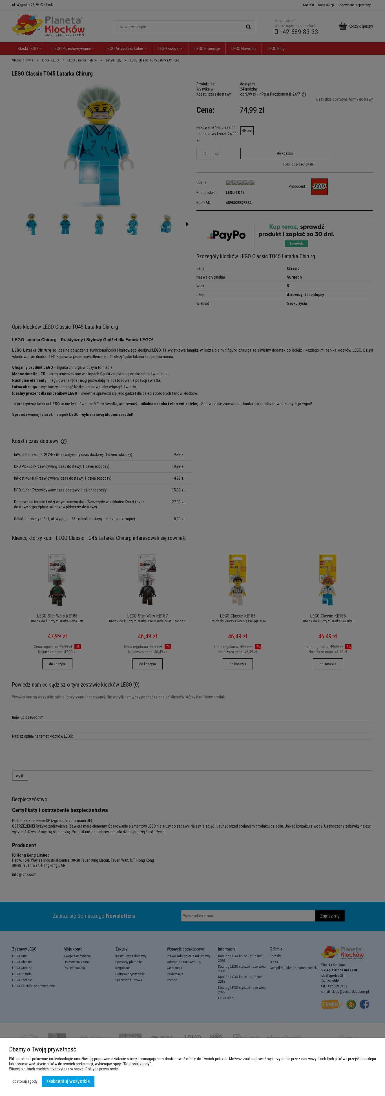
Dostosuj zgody (24, 1081)
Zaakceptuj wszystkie (68, 1081)
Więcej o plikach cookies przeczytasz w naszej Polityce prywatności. (64, 1069)
